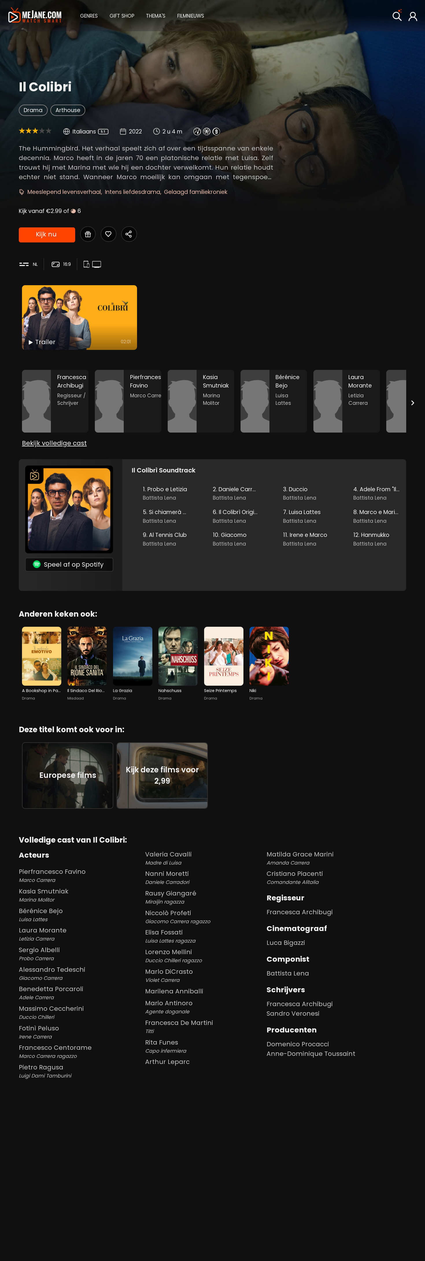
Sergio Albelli (39, 953)
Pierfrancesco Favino (52, 875)
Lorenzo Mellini (173, 955)
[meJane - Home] (35, 15)
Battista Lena (288, 973)
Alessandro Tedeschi (52, 973)
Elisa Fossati (170, 936)
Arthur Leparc (167, 1061)
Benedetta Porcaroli (51, 992)
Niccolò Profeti (177, 916)
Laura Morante (42, 934)
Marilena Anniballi (174, 991)
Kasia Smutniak (44, 895)
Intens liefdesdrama (132, 192)
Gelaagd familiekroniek (196, 192)
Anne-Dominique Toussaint (311, 1053)
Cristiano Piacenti (295, 877)
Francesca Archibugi (300, 912)
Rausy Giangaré (170, 897)
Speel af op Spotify (74, 564)
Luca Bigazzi (286, 942)
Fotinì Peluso (39, 1032)
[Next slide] (413, 402)
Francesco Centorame (55, 1051)
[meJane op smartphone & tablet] (87, 265)
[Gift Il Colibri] (88, 234)
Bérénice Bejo (41, 914)
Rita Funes (165, 1046)
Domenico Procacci (298, 1044)
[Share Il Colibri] (129, 234)
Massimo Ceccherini (51, 1012)
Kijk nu (46, 234)
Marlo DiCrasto (169, 975)
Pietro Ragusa (45, 1071)
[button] (89, 15)
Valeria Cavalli (168, 858)
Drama (33, 110)
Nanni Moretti (167, 877)
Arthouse (68, 110)
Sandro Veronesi (293, 1013)
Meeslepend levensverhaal (64, 192)
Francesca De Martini (179, 1026)
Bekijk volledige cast (54, 443)
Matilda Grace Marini (300, 858)
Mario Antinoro (169, 1007)
